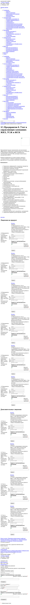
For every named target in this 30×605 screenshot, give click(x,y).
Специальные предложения (12, 14)
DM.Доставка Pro (10, 117)
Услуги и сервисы (11, 550)
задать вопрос (4, 549)
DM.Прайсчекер (10, 116)
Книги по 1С (9, 45)
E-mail (2, 588)
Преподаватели (9, 40)
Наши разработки (10, 51)
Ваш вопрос (4, 591)
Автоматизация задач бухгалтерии (14, 23)
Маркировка (9, 28)
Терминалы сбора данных (12, 71)
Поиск (4, 53)
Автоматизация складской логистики (15, 26)
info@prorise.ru (4, 562)
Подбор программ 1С (11, 31)
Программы (6, 30)
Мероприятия (9, 15)
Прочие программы (10, 36)
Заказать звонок (4, 7)
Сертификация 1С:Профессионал (14, 43)
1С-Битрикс (9, 35)
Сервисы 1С (9, 67)
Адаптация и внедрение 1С (12, 65)
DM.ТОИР (8, 115)
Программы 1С (9, 32)
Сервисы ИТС (9, 21)
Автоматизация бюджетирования (14, 25)
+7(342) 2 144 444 (5, 2)
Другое (8, 110)
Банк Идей (8, 551)
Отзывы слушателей (11, 41)
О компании (6, 10)
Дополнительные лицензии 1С (13, 33)
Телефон (3, 587)
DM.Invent (8, 113)
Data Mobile (14, 551)
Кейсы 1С (5, 46)
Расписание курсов (10, 38)
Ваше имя (3, 585)
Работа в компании (10, 12)
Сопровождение (7, 17)
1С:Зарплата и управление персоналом (15, 106)
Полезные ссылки (10, 16)
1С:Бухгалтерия (10, 102)
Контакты (5, 52)
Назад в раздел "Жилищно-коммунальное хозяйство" (13, 538)
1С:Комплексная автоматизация (13, 107)
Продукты (6, 122)
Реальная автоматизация (12, 48)
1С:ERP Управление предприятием (14, 108)
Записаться (8, 42)
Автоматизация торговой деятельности (15, 27)
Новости (8, 11)
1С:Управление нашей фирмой (13, 103)
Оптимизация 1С (10, 22)
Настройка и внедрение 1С (12, 19)
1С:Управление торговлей (12, 105)
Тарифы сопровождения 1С (12, 20)
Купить (13, 223)
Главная (2, 122)
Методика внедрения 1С (12, 47)
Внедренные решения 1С (12, 50)
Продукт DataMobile (11, 112)
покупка (3, 217)
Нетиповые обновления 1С (12, 72)
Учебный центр (7, 37)
